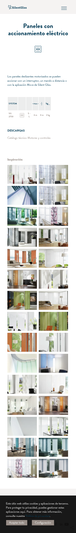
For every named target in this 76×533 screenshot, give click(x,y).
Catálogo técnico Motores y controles (29, 138)
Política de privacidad (37, 516)
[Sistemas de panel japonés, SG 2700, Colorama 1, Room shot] (53, 363)
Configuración (43, 522)
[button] (72, 494)
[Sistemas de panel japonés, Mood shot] (22, 195)
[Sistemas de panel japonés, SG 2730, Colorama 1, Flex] (22, 237)
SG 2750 (11, 115)
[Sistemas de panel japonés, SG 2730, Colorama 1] (22, 363)
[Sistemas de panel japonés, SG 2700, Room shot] (53, 174)
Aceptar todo (16, 522)
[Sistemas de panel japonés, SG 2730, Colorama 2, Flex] (22, 258)
